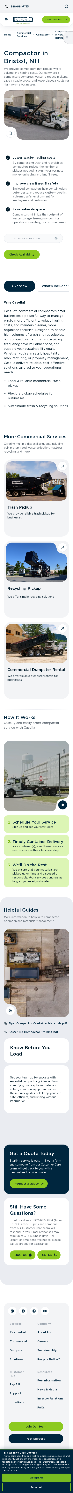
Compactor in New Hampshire (62, 34)
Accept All (36, 1477)
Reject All (36, 1487)
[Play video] (62, 804)
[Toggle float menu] (67, 38)
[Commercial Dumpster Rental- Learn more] (36, 643)
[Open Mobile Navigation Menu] (6, 19)
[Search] (66, 6)
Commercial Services (24, 35)
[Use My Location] (56, 238)
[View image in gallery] (10, 133)
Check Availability (21, 254)
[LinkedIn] (12, 1311)
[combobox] (29, 238)
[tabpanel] (36, 354)
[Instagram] (23, 1311)
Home (7, 34)
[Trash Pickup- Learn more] (36, 481)
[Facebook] (34, 1311)
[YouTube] (44, 1311)
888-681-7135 (20, 6)
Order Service (54, 19)
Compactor (43, 34)
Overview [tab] (19, 286)
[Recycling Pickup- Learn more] (36, 562)
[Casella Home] (23, 20)
